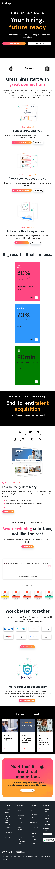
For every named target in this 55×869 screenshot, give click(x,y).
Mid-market (21, 810)
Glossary (33, 843)
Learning (7, 830)
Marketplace (8, 837)
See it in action (39, 43)
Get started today (14, 43)
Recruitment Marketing (26, 286)
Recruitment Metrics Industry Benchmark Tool (34, 833)
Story (32, 298)
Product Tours (35, 825)
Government (21, 825)
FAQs (32, 817)
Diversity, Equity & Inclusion (20, 833)
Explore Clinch (8, 511)
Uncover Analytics (21, 242)
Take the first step (27, 790)
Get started (38, 142)
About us (33, 808)
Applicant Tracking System (7, 820)
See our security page (27, 700)
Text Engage (8, 816)
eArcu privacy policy (8, 856)
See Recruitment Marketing (21, 190)
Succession (8, 835)
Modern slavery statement (32, 856)
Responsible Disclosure (45, 856)
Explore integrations (27, 647)
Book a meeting (27, 546)
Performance (8, 832)
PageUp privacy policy (19, 856)
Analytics (7, 827)
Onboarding (8, 824)
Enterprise (21, 813)
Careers (33, 810)
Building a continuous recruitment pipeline (27, 739)
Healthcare (21, 815)
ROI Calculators (35, 827)
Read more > (8, 749)
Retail (19, 818)
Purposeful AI (21, 808)
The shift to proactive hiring (9, 738)
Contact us (47, 834)
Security (5, 859)
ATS (20, 289)
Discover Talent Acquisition (21, 142)
